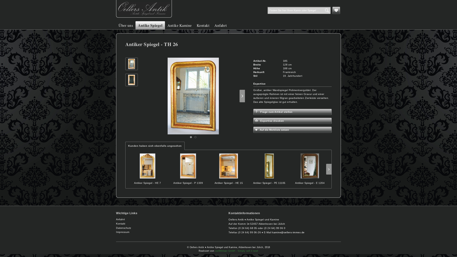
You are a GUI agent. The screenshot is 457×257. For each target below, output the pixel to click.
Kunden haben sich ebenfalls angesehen (155, 145)
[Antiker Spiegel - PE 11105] (269, 165)
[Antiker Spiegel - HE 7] (147, 165)
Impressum (123, 232)
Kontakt (120, 223)
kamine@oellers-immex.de (288, 232)
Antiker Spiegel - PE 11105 (269, 183)
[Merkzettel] (336, 10)
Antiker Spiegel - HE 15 (229, 183)
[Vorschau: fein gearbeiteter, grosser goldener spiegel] (131, 64)
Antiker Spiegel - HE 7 (147, 183)
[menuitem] (299, 10)
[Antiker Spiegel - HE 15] (228, 165)
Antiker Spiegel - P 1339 (188, 183)
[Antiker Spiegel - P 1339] (188, 165)
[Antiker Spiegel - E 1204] (309, 165)
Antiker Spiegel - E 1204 (310, 183)
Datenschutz (123, 227)
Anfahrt (120, 219)
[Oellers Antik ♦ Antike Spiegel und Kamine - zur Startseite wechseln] (144, 9)
